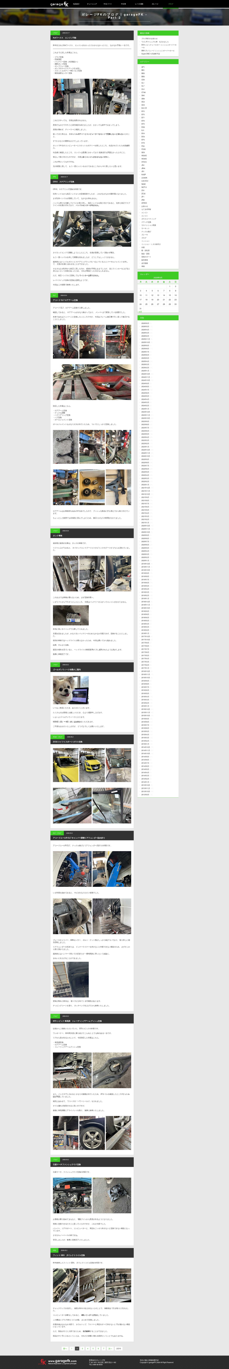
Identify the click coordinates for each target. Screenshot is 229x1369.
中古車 (123, 4)
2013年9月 (145, 794)
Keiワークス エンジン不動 (64, 37)
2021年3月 (145, 516)
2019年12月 (145, 563)
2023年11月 (145, 415)
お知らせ (144, 206)
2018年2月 (145, 630)
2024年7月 (145, 389)
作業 (143, 247)
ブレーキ (144, 234)
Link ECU (144, 180)
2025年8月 (145, 348)
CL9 (142, 89)
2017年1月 (145, 668)
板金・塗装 (145, 253)
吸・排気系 (145, 250)
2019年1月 (145, 598)
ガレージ (155, 4)
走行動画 (144, 263)
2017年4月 (145, 658)
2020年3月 (145, 554)
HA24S (144, 155)
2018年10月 (145, 608)
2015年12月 (145, 709)
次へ (110, 1348)
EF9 (143, 124)
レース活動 (139, 4)
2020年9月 (145, 535)
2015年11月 (145, 712)
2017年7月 (145, 649)
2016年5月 (145, 693)
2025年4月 (145, 361)
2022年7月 (145, 465)
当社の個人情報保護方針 (149, 1360)
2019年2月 (145, 595)
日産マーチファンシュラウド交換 (67, 1164)
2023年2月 (145, 443)
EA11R (144, 108)
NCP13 (144, 187)
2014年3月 (145, 775)
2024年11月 (145, 377)
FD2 (143, 146)
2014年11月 (145, 750)
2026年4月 (145, 329)
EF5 (143, 114)
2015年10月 (145, 715)
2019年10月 (145, 570)
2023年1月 (145, 446)
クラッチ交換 (146, 222)
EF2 (143, 111)
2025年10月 (145, 342)
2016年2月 (145, 703)
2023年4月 (145, 437)
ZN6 (143, 200)
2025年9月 (145, 345)
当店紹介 (76, 4)
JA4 (142, 165)
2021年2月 (145, 519)
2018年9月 (145, 611)
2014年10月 (145, 753)
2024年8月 (145, 386)
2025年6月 (145, 354)
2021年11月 (145, 491)
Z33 (142, 190)
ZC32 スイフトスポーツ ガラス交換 (67, 741)
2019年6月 (145, 582)
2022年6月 (145, 468)
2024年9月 (145, 383)
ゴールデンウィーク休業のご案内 (67, 669)
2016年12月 (145, 671)
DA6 (143, 95)
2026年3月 (145, 332)
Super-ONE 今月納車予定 (150, 53)
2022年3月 (145, 478)
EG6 (143, 127)
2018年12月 (145, 601)
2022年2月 (145, 481)
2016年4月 (145, 696)
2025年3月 (145, 364)
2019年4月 (145, 589)
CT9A (143, 92)
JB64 (143, 168)
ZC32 (54, 737)
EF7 (143, 117)
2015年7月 (145, 725)
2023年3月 (145, 440)
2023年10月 (145, 418)
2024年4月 (145, 399)
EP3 (143, 139)
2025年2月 (145, 367)
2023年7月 (145, 427)
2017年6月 (145, 652)
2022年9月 (145, 459)
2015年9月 (145, 718)
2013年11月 (145, 788)
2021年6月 (145, 506)
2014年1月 (145, 782)
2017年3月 (145, 661)
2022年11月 (145, 453)
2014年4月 (145, 772)
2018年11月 (145, 604)
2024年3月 (145, 402)
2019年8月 (145, 576)
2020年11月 (145, 528)
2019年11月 (145, 566)
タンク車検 (57, 535)
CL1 (142, 82)
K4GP (143, 174)
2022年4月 (145, 475)
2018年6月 (145, 617)
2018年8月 (145, 614)
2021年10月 (145, 494)
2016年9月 (145, 680)
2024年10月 (145, 380)
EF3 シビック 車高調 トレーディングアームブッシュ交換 (77, 1021)
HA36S (144, 158)
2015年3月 (145, 737)
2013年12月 (145, 785)
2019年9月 (145, 573)
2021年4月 (145, 513)
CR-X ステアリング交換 (63, 181)
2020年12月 (145, 525)
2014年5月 (145, 769)
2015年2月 (145, 740)
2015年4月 (145, 734)
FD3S (143, 149)
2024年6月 (145, 393)
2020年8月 (145, 538)
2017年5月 (145, 655)
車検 (143, 266)
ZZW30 (144, 203)
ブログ (170, 4)
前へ (65, 1348)
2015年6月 (145, 728)
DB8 (143, 98)
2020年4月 (145, 551)
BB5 (143, 73)
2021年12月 (145, 487)
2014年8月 (145, 759)
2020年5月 (145, 548)
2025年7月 (145, 351)
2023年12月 (145, 411)
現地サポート (146, 256)
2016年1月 (145, 706)
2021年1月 (145, 522)
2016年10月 (145, 677)
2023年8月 (145, 424)
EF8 (54, 177)
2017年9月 (145, 642)
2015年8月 (145, 721)
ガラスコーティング (148, 218)
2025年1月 (145, 370)
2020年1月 (145, 560)
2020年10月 (145, 532)
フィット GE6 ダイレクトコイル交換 (70, 1255)
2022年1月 (145, 484)
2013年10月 (145, 791)
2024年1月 (145, 408)
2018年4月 (145, 623)
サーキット (145, 228)
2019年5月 (145, 585)
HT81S (144, 162)
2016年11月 (145, 674)
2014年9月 (145, 756)
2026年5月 (145, 326)
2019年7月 (145, 579)
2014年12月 (145, 747)
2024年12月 (145, 374)
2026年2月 (145, 336)
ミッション (145, 241)
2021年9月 (145, 497)
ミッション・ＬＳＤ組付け (151, 244)
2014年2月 (145, 778)
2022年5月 (145, 472)
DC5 (143, 105)
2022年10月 (145, 456)
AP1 (143, 67)
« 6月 (140, 311)
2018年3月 (145, 627)
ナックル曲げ (146, 231)
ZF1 (142, 196)
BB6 (143, 76)
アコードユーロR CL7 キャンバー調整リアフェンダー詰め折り (79, 837)
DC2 (143, 101)
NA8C (143, 184)
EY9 (143, 143)
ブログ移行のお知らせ (149, 38)
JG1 (142, 171)
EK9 (143, 136)
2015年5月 (145, 731)
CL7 (54, 295)
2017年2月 (145, 665)
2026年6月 (145, 323)
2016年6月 (145, 690)
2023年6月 (145, 430)
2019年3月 (145, 592)
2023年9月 (145, 421)
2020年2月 (145, 557)
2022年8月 (145, 462)
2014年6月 (145, 766)
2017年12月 (145, 636)
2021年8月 (145, 500)
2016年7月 (145, 687)
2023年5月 (145, 434)
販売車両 (144, 260)
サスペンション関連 (148, 225)
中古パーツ (108, 4)
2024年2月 (145, 405)
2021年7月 (145, 503)
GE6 (54, 1250)
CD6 (143, 79)
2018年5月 (145, 620)
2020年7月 (145, 541)
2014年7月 (145, 763)
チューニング (92, 4)
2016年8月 (145, 683)
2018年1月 (145, 633)
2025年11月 (145, 339)
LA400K (144, 177)
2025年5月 (145, 358)
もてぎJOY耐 (146, 209)
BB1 (143, 70)
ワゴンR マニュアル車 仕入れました (155, 41)
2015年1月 (145, 744)
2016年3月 (145, 699)
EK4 (143, 133)
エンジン (144, 212)
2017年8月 (145, 646)
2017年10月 (145, 639)
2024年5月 (145, 396)
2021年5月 (145, 510)
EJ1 (142, 130)
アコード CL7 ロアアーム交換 (65, 300)
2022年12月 (145, 449)
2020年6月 (145, 544)
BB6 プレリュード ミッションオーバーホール (157, 50)
